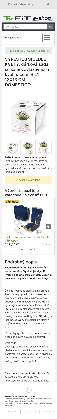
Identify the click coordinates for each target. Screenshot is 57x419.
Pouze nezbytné (30, 411)
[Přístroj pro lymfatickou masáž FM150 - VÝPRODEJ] (28, 220)
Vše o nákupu (27, 4)
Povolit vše (12, 411)
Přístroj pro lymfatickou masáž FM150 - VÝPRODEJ (27, 238)
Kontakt (12, 4)
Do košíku (29, 249)
